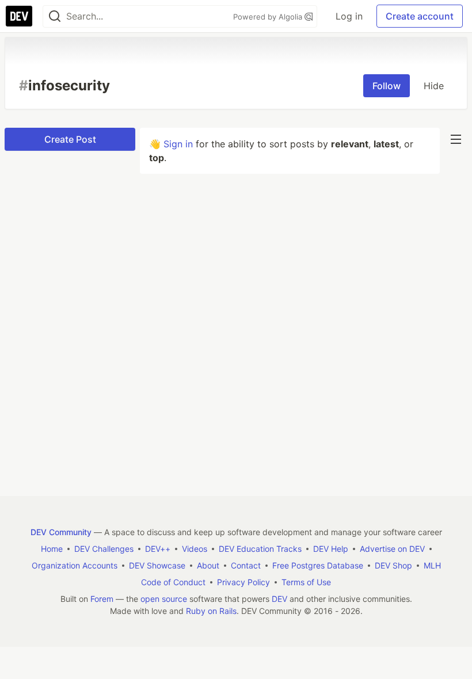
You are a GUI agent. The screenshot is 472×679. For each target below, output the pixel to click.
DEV (279, 599)
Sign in (178, 144)
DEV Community (61, 532)
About (208, 565)
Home (52, 549)
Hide (434, 85)
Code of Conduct (173, 582)
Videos (194, 549)
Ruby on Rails (211, 611)
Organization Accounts (74, 565)
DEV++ (157, 549)
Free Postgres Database (317, 565)
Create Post (70, 139)
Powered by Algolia (268, 16)
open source (163, 599)
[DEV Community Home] (19, 16)
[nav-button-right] (455, 139)
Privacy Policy (243, 582)
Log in (349, 16)
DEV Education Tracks (260, 549)
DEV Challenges (104, 549)
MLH (432, 565)
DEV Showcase (157, 565)
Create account (420, 16)
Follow (386, 85)
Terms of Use (306, 582)
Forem (101, 599)
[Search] (54, 16)
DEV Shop (393, 565)
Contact (246, 565)
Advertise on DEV (392, 549)
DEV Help (330, 549)
